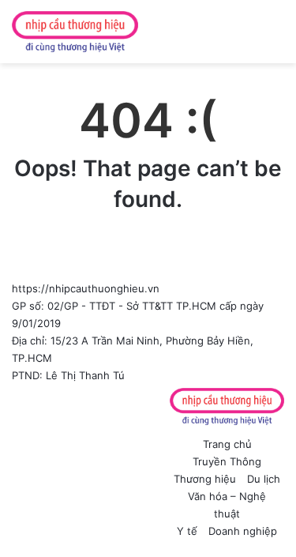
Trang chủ (227, 444)
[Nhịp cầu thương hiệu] (75, 31)
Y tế (187, 531)
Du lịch (263, 478)
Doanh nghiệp (242, 531)
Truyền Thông (227, 461)
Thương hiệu (205, 478)
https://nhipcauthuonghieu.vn (85, 288)
